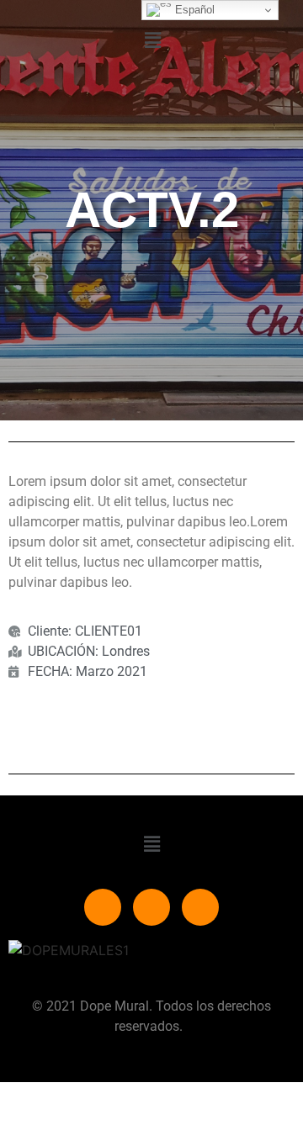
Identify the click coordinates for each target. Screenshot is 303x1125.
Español (193, 9)
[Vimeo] (151, 907)
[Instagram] (102, 907)
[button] (152, 39)
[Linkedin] (200, 907)
